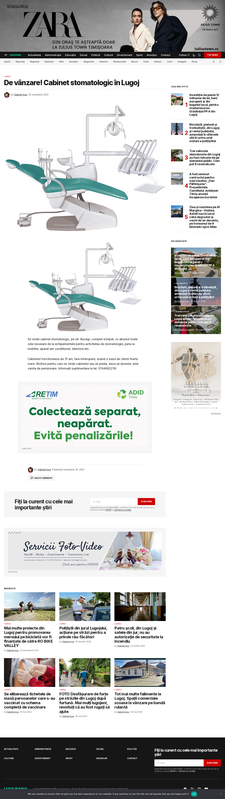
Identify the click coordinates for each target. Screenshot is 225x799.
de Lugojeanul (181, 272)
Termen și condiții (122, 510)
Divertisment (43, 758)
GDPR (108, 510)
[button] (6, 55)
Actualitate (182, 283)
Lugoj (8, 76)
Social (100, 749)
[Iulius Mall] (112, 26)
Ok (194, 794)
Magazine (89, 61)
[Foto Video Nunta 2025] (85, 551)
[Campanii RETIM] (85, 416)
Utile (61, 61)
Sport (69, 758)
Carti (169, 61)
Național (49, 61)
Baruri (134, 61)
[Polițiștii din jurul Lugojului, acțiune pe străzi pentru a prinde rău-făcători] (85, 606)
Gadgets (182, 61)
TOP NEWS (212, 55)
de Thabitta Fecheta (184, 329)
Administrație (182, 252)
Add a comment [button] (43, 478)
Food (146, 61)
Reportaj (20, 61)
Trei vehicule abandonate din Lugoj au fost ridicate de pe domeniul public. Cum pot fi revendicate (204, 157)
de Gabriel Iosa (181, 301)
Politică (132, 749)
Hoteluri (103, 61)
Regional (34, 61)
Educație (71, 749)
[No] (221, 794)
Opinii (7, 61)
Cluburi (158, 61)
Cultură (8, 758)
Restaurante (119, 61)
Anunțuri (73, 61)
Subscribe (146, 501)
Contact (132, 758)
